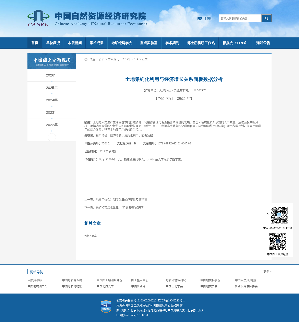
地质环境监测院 (176, 280)
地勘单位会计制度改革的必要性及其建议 (121, 199)
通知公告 (263, 43)
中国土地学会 (174, 286)
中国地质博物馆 (72, 286)
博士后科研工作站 (201, 43)
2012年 (126, 59)
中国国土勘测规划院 (109, 280)
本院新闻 (75, 43)
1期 (136, 59)
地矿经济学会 (121, 43)
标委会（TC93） (235, 43)
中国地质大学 (105, 286)
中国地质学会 (208, 286)
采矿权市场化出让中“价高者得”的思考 (120, 207)
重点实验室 (148, 43)
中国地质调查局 (72, 280)
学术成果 (97, 43)
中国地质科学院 (210, 280)
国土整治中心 (139, 280)
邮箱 (208, 18)
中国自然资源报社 (246, 280)
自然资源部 (34, 280)
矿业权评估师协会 (246, 286)
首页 (34, 43)
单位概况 (53, 43)
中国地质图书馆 (37, 286)
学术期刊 (172, 43)
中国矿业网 (138, 286)
